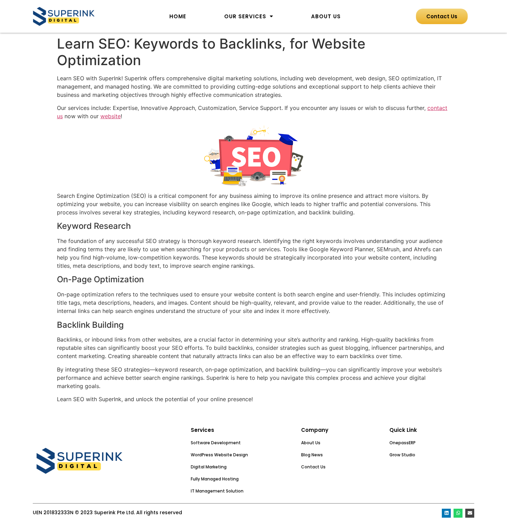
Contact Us (313, 467)
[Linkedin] (446, 513)
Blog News (312, 455)
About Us (326, 16)
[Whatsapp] (458, 513)
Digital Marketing (209, 467)
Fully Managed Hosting (215, 479)
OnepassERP (402, 443)
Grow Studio (402, 455)
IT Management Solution (217, 491)
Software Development (216, 443)
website (110, 116)
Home (177, 16)
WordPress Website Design (219, 455)
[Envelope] (469, 513)
